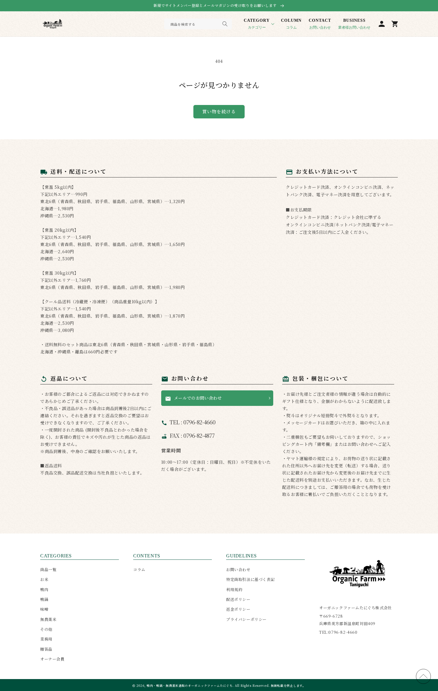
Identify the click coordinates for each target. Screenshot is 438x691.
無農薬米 (48, 619)
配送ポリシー (238, 599)
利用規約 (234, 589)
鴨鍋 (44, 599)
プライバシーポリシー (246, 619)
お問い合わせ (320, 23)
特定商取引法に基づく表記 (250, 579)
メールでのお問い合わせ (193, 398)
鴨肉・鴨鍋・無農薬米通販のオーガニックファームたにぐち (190, 685)
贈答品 (46, 649)
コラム (291, 23)
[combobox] (198, 23)
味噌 (44, 609)
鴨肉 (44, 589)
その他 (46, 629)
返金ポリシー (238, 609)
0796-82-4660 (342, 632)
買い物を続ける (219, 111)
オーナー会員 (52, 659)
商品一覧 (48, 569)
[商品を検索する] (225, 24)
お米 (44, 579)
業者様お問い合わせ (354, 23)
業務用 (46, 639)
